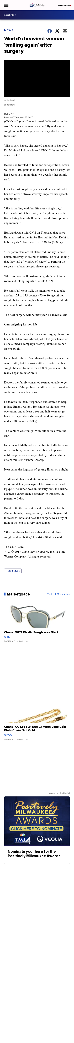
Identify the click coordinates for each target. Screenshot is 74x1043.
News (9, 30)
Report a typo (13, 571)
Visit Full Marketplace (58, 594)
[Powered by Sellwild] (65, 793)
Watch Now (64, 5)
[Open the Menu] (6, 5)
